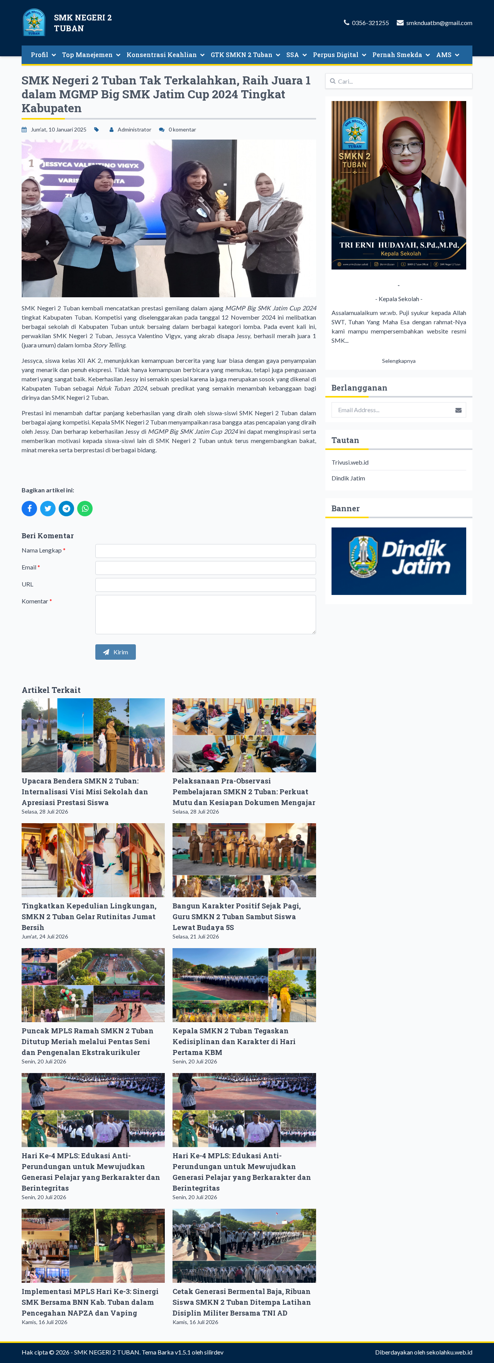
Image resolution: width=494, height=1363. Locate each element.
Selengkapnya (399, 360)
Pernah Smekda (397, 55)
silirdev (213, 1352)
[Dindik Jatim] (399, 561)
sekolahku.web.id (449, 1352)
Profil (39, 55)
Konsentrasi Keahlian (162, 55)
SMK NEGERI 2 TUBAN (106, 1352)
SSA (292, 55)
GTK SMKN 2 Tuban (241, 55)
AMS (444, 55)
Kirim (120, 651)
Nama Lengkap (44, 550)
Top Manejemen (87, 55)
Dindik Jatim (348, 478)
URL (27, 584)
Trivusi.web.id (350, 462)
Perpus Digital (336, 55)
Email (31, 567)
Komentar (37, 601)
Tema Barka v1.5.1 (166, 1352)
